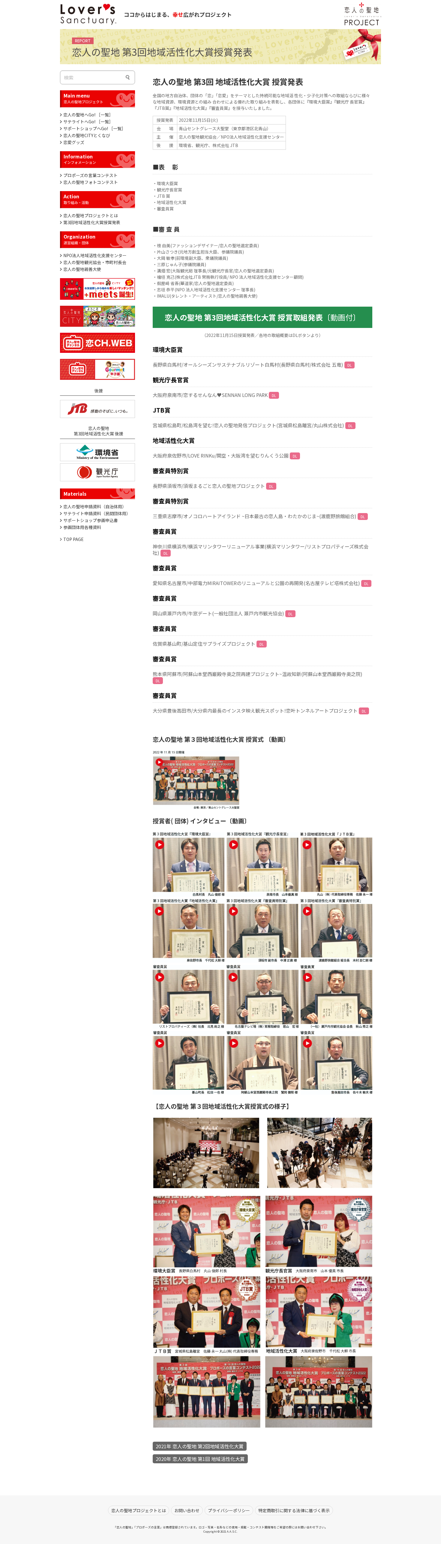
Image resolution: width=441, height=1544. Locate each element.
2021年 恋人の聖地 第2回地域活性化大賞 (200, 1446)
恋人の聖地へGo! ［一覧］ (88, 115)
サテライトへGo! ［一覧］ (88, 122)
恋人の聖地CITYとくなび (86, 135)
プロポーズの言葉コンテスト (90, 175)
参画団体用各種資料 (82, 527)
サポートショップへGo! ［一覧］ (94, 128)
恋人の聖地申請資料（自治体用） (94, 506)
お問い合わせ (187, 1510)
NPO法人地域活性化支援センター (95, 255)
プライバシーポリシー (229, 1510)
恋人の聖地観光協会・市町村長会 (94, 262)
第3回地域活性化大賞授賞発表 (91, 222)
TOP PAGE (73, 539)
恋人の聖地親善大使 (82, 269)
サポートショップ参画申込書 (90, 520)
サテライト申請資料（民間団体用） (96, 513)
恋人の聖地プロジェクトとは (90, 215)
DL (349, 365)
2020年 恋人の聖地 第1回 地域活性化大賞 (200, 1458)
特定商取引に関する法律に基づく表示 (294, 1510)
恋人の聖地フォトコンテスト (90, 182)
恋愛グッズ (73, 142)
